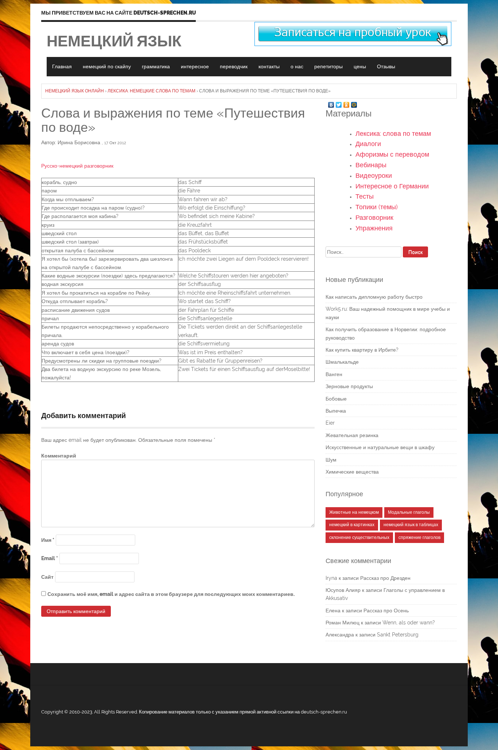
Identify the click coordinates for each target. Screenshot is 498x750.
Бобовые (336, 399)
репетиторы (328, 66)
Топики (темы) (376, 207)
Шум (331, 460)
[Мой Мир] (354, 103)
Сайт (47, 577)
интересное (195, 66)
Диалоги (368, 144)
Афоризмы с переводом (392, 154)
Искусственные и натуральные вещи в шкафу (380, 447)
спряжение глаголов (419, 537)
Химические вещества (352, 472)
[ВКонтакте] (331, 103)
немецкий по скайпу (107, 66)
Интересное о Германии (392, 186)
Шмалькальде (342, 362)
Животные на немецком (354, 512)
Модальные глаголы (409, 512)
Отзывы (386, 66)
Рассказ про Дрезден (385, 578)
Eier (330, 423)
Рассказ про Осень (386, 610)
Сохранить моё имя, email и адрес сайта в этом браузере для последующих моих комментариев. (171, 594)
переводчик (234, 66)
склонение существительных (359, 537)
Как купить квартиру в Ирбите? (362, 350)
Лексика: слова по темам (393, 133)
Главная (62, 66)
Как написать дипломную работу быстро (374, 297)
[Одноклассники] (346, 103)
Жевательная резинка (352, 435)
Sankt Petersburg (398, 635)
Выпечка (336, 411)
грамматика (156, 66)
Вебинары (370, 165)
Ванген (334, 374)
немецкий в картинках (351, 524)
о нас (297, 66)
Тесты (364, 196)
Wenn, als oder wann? (408, 622)
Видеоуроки (373, 175)
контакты (269, 66)
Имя (47, 540)
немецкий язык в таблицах (411, 524)
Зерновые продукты (349, 386)
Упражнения (374, 228)
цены (360, 66)
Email (49, 558)
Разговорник (374, 217)
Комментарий (58, 456)
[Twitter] (339, 103)
